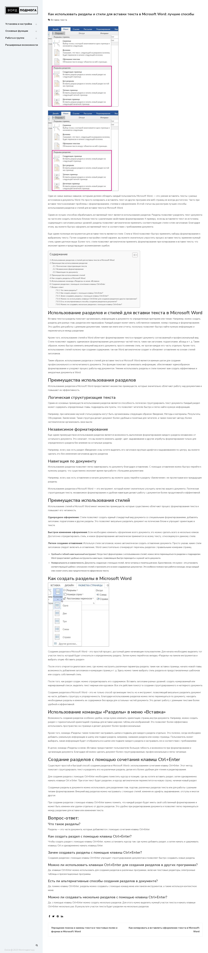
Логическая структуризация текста (71, 266)
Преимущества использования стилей (68, 275)
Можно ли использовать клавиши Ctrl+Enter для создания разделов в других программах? (98, 299)
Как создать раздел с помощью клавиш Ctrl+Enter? (81, 293)
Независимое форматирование (70, 269)
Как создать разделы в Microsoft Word (68, 278)
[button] (133, 255)
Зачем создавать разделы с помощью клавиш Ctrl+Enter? (84, 296)
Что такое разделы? (68, 290)
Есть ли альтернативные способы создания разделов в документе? (88, 301)
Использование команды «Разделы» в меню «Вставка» (75, 281)
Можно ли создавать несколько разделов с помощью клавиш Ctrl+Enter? (91, 304)
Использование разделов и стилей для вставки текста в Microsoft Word (82, 260)
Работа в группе (14, 38)
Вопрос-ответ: (57, 287)
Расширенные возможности (21, 45)
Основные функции (16, 31)
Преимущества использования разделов (69, 263)
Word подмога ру (26, 950)
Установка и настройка (18, 24)
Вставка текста (59, 19)
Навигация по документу (67, 272)
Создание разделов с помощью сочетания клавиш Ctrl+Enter (78, 284)
